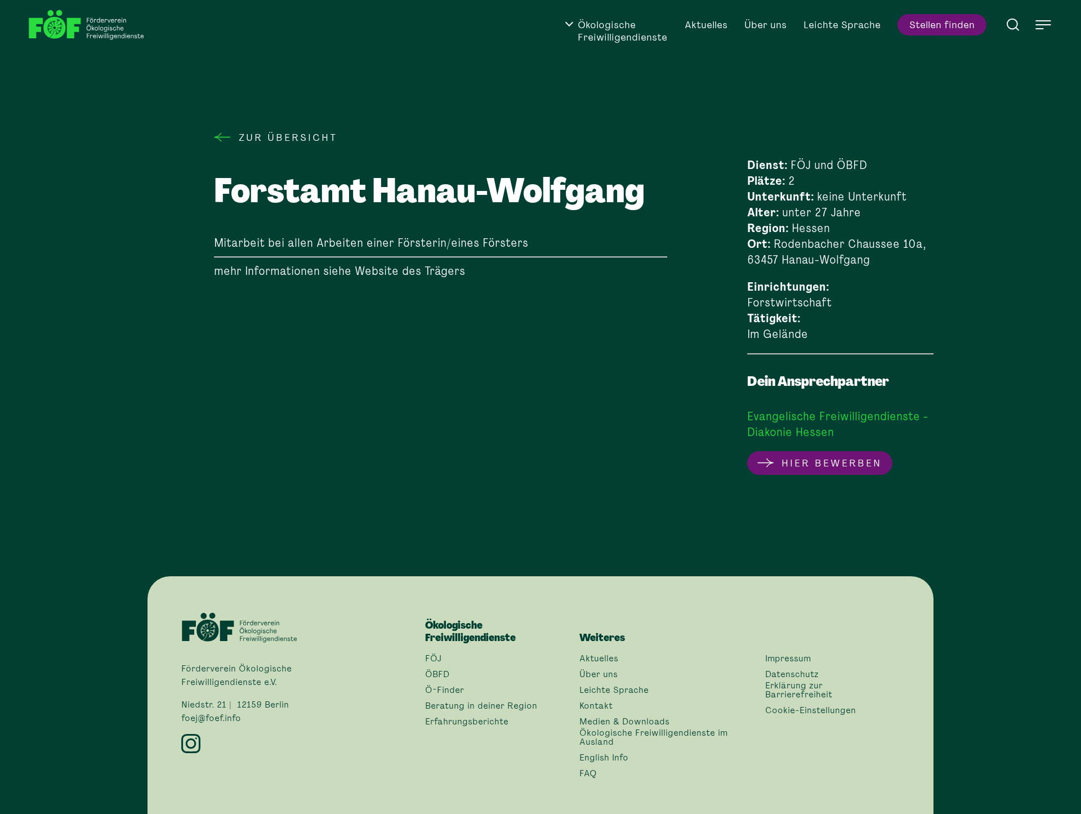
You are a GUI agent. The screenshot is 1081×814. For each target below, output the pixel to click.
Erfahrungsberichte (466, 721)
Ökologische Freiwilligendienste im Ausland (653, 737)
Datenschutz (792, 674)
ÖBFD (437, 674)
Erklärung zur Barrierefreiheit (798, 690)
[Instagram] (296, 743)
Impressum (788, 658)
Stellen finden (942, 25)
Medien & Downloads (624, 721)
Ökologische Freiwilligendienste (622, 31)
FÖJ (433, 658)
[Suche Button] (1012, 23)
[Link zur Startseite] (90, 25)
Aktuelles (706, 25)
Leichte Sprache (842, 25)
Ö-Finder (444, 690)
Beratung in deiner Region (481, 705)
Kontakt (596, 705)
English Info (603, 757)
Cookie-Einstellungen (810, 710)
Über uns (765, 25)
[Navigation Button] (1043, 24)
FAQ (588, 773)
